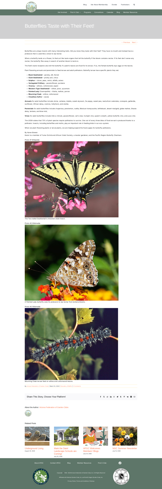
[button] (134, 4)
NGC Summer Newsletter (124, 448)
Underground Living (34, 448)
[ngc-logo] (41, 469)
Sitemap (92, 481)
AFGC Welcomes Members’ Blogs (91, 449)
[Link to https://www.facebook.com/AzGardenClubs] (120, 463)
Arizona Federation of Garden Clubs (38, 386)
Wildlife (69, 386)
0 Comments (77, 386)
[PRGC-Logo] (121, 469)
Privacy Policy (72, 481)
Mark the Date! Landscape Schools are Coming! (65, 451)
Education (63, 386)
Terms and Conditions (83, 481)
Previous (126, 42)
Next (134, 42)
